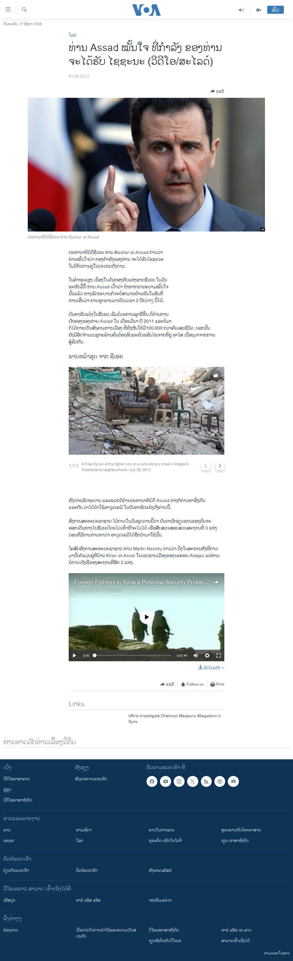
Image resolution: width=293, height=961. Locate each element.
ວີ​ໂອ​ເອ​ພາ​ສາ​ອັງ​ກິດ (164, 930)
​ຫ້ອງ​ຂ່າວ (10, 930)
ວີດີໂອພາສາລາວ (16, 779)
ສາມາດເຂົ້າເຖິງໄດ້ (235, 941)
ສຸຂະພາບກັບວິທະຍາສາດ (241, 830)
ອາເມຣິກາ (84, 830)
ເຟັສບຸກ (9, 900)
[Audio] (241, 10)
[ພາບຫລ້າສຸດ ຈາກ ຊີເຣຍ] (147, 411)
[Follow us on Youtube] (165, 781)
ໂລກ (73, 35)
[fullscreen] (218, 655)
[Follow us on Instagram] (179, 781)
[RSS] (206, 781)
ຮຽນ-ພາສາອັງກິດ (235, 841)
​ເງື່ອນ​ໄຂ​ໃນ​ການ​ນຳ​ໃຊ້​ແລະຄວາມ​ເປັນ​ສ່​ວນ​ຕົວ (106, 933)
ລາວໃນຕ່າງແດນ (162, 830)
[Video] (258, 10)
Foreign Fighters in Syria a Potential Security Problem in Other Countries (165, 582)
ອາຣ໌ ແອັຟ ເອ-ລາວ (236, 930)
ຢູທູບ (7, 790)
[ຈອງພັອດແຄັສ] (233, 781)
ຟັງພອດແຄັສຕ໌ (160, 870)
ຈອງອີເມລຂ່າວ (160, 900)
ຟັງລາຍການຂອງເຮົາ (91, 779)
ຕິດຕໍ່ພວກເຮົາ (87, 870)
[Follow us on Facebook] (151, 781)
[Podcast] (219, 781)
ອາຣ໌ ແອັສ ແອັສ (88, 900)
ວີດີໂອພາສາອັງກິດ (17, 800)
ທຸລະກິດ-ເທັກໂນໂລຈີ (165, 841)
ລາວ (7, 830)
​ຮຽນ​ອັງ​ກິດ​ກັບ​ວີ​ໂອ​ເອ (165, 941)
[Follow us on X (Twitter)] (192, 781)
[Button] (217, 91)
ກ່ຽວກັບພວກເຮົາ (16, 870)
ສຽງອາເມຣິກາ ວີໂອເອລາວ (100, 590)
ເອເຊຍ (8, 841)
